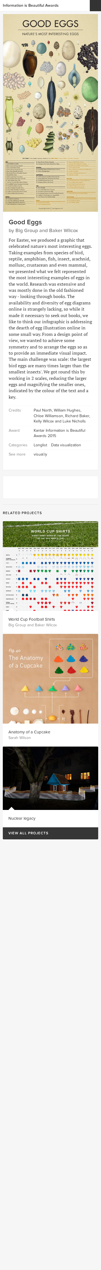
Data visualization (66, 445)
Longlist (40, 445)
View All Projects (26, 833)
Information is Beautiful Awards (31, 5)
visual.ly (40, 454)
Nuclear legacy (21, 818)
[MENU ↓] (95, 5)
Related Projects (22, 513)
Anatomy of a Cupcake (29, 732)
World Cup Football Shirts (31, 619)
